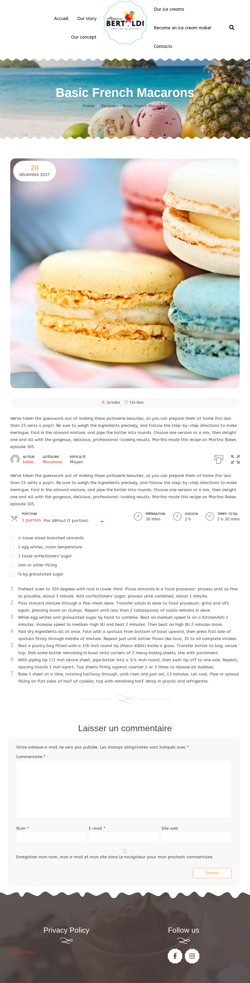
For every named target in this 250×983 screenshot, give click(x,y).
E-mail (97, 828)
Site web (169, 828)
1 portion (31, 520)
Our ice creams (169, 9)
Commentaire (30, 756)
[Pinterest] (192, 956)
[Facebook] (175, 956)
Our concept (83, 37)
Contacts (163, 46)
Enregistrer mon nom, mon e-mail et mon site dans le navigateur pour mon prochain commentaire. (114, 856)
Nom (22, 828)
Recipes (110, 105)
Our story (86, 18)
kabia (28, 461)
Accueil (61, 18)
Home (88, 105)
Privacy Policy (22, 952)
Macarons (52, 461)
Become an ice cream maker (183, 28)
